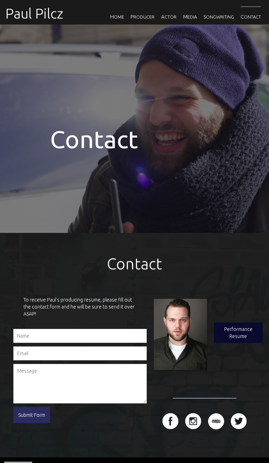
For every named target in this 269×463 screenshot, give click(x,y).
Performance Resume (238, 332)
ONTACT (251, 17)
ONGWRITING (219, 17)
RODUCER (142, 17)
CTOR (169, 17)
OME (117, 17)
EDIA (190, 17)
